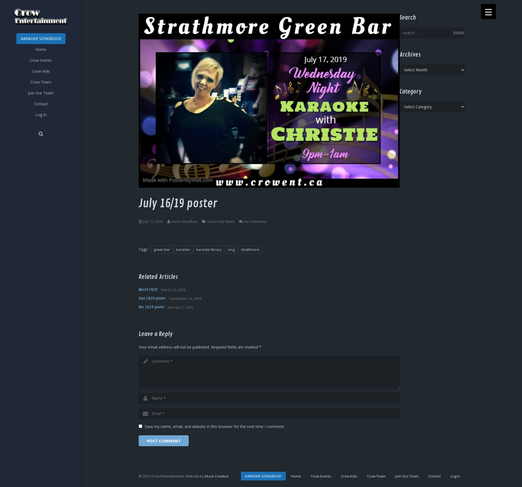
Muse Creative (217, 476)
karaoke (183, 249)
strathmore (250, 249)
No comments (255, 221)
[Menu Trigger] (488, 11)
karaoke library (209, 249)
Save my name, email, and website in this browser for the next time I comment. (215, 426)
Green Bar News (221, 221)
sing (231, 249)
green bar (162, 249)
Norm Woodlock (185, 221)
